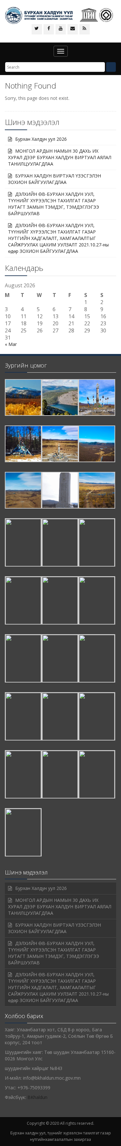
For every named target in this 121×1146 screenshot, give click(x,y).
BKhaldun (37, 1097)
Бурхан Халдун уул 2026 (41, 139)
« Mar (11, 344)
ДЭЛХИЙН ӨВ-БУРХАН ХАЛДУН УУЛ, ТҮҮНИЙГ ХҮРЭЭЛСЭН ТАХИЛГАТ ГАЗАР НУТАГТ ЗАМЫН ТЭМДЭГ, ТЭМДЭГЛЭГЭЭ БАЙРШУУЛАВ (53, 203)
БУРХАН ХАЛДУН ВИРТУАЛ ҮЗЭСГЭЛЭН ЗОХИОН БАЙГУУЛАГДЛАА (54, 179)
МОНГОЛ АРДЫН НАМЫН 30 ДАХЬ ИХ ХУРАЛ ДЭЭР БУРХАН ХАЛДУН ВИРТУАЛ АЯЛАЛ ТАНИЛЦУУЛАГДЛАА (59, 157)
